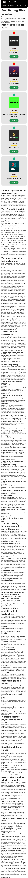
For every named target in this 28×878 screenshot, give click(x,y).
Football (19, 5)
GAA (25, 5)
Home (4, 5)
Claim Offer (14, 56)
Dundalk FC (11, 5)
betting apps (6, 281)
